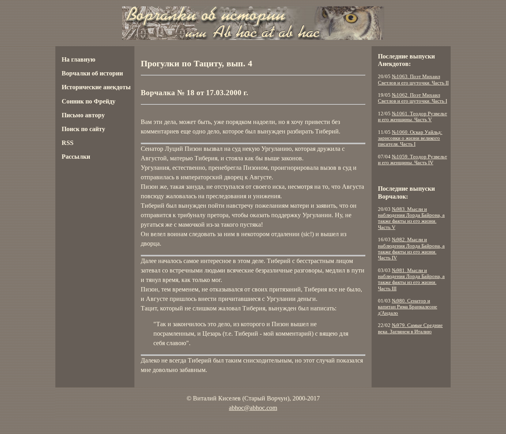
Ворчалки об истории (92, 73)
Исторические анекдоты (96, 87)
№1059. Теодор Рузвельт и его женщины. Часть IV (412, 159)
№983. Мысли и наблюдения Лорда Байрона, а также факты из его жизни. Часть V (411, 218)
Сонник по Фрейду (88, 101)
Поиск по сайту (83, 129)
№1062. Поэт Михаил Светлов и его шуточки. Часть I (412, 98)
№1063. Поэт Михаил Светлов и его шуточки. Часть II (413, 79)
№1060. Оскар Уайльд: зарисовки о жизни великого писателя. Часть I (410, 138)
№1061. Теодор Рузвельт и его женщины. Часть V (412, 116)
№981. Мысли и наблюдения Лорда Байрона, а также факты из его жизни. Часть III (411, 279)
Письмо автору (83, 115)
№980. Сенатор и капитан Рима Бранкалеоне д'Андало (407, 307)
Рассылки (76, 156)
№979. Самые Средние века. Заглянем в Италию (410, 328)
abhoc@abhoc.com (253, 407)
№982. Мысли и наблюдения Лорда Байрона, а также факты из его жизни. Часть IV (411, 249)
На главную (78, 59)
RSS (68, 142)
